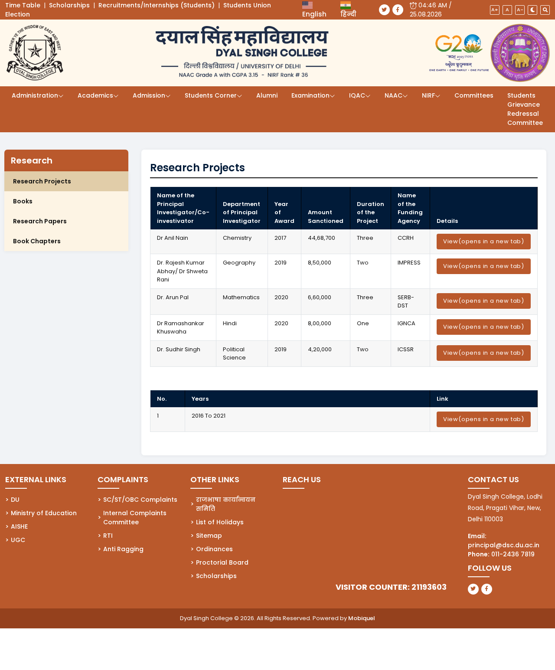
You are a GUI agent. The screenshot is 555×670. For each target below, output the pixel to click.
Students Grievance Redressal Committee (525, 109)
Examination (310, 95)
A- (520, 9)
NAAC (393, 95)
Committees (473, 95)
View (483, 241)
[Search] (545, 10)
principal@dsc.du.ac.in (503, 545)
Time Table (22, 5)
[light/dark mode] (532, 10)
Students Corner (211, 95)
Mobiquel (361, 618)
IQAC (357, 95)
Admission (149, 95)
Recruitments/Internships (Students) (156, 5)
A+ (494, 9)
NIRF (428, 95)
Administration (35, 95)
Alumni (267, 95)
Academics (95, 95)
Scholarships (69, 5)
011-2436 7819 (513, 554)
